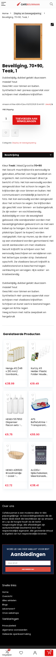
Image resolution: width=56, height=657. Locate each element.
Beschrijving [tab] (12, 154)
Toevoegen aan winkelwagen (26, 120)
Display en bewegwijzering (27, 13)
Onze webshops (10, 612)
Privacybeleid (9, 625)
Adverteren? (8, 608)
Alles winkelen (9, 600)
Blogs (5, 604)
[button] (52, 24)
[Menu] (3, 4)
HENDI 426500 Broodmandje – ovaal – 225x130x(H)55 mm (14, 476)
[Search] (51, 4)
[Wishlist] (21, 653)
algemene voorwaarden (14, 629)
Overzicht (7, 596)
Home (5, 13)
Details (48, 104)
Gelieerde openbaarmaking (16, 634)
